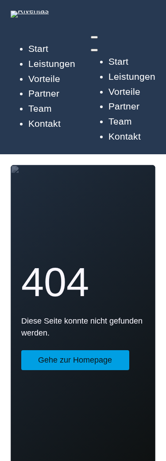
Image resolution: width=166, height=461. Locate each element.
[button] (94, 37)
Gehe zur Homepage (75, 360)
